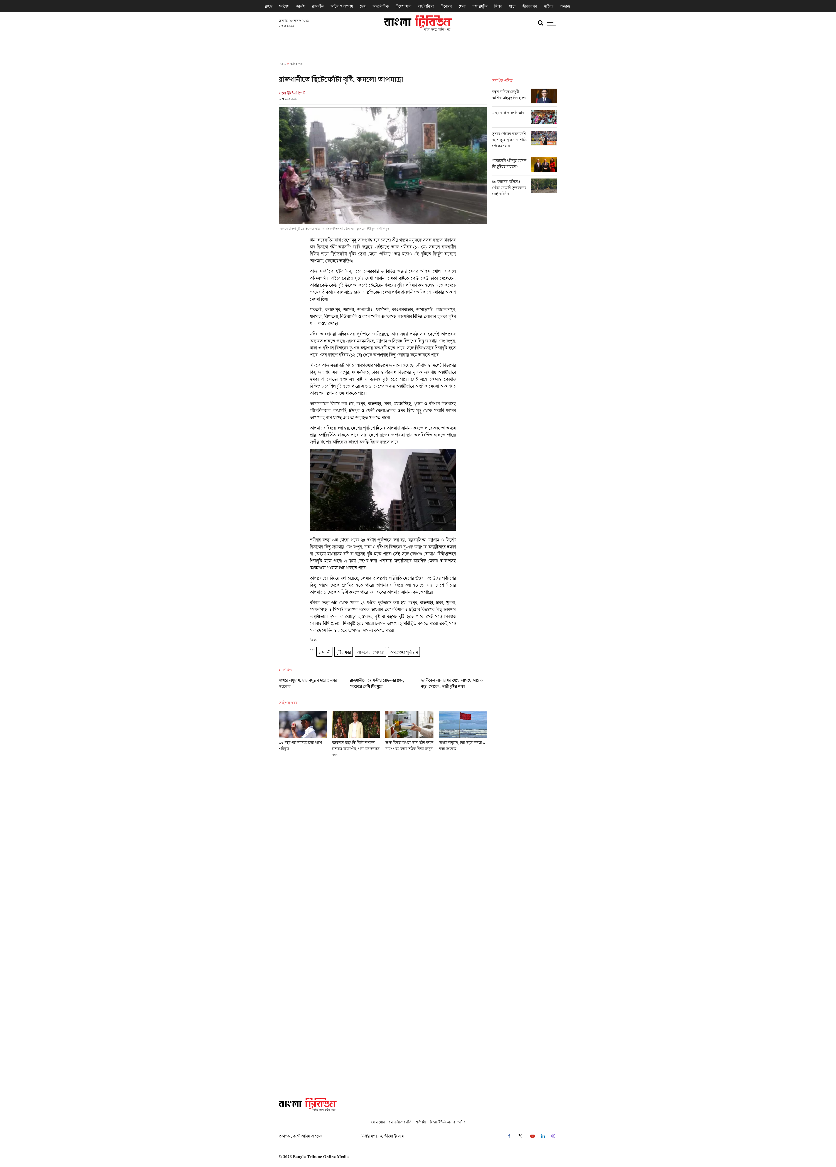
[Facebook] (509, 1136)
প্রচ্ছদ (268, 6)
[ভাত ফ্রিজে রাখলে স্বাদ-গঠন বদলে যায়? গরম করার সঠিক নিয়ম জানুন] (409, 735)
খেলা (461, 6)
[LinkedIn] (543, 1136)
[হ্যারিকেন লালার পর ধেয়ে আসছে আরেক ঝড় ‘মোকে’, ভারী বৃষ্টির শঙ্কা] (454, 685)
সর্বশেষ (284, 6)
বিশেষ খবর (403, 6)
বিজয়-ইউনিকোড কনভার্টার (447, 1122)
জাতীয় (300, 6)
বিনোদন (446, 6)
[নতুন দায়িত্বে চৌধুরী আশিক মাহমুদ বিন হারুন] (524, 97)
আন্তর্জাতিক (380, 6)
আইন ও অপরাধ (341, 6)
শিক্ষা (498, 6)
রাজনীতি (318, 6)
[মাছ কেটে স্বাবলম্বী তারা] (524, 119)
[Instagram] (553, 1136)
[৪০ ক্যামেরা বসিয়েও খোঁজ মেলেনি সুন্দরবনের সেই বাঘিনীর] (524, 189)
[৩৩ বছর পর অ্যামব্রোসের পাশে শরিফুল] (303, 735)
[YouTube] (532, 1136)
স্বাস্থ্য (512, 6)
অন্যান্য (565, 6)
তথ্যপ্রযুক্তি (479, 6)
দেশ (363, 6)
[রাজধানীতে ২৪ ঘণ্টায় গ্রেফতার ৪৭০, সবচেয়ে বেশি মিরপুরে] (383, 685)
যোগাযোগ (378, 1122)
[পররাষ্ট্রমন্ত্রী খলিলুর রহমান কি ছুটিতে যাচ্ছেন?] (524, 166)
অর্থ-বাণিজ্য (426, 6)
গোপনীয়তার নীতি (400, 1122)
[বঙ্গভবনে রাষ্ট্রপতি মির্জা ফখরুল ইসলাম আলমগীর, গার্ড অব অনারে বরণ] (356, 735)
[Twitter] (520, 1136)
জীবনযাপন (529, 6)
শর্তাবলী (421, 1122)
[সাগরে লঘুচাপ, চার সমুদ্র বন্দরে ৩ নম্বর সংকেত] (312, 685)
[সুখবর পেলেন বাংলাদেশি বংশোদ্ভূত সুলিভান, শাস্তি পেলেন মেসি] (524, 142)
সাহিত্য (548, 6)
